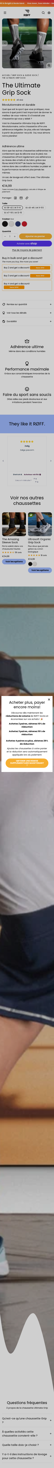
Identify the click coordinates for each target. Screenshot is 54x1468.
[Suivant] (51, 461)
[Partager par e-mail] (21, 198)
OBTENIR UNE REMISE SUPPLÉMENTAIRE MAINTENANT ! (27, 763)
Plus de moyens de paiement (27, 250)
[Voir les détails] (14, 524)
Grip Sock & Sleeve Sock (24, 75)
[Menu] (5, 13)
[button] (43, 13)
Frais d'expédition (21, 189)
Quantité (6, 231)
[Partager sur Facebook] (15, 198)
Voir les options (14, 561)
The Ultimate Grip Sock (14, 78)
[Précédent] (3, 461)
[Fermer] (49, 699)
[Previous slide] (5, 43)
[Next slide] (49, 43)
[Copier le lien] (27, 198)
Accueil (6, 75)
